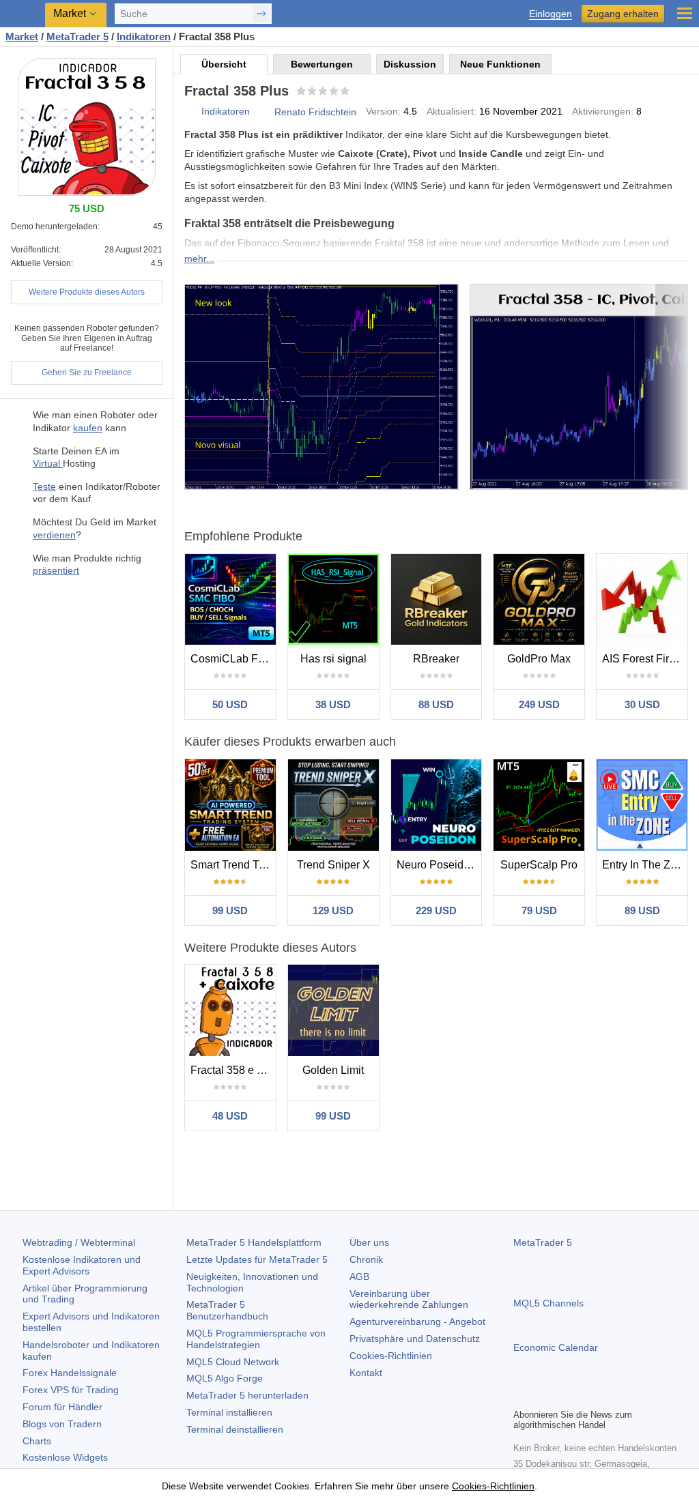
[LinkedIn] (609, 1396)
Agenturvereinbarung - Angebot (417, 1321)
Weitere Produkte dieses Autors (87, 292)
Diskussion (410, 64)
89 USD (642, 910)
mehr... (199, 258)
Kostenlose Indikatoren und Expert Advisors (82, 1265)
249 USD (539, 704)
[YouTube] (587, 1396)
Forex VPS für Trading (71, 1389)
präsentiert (56, 570)
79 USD (539, 910)
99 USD (230, 910)
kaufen (87, 427)
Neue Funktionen (500, 64)
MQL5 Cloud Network (232, 1361)
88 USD (436, 704)
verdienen (54, 534)
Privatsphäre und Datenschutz (415, 1338)
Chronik (366, 1259)
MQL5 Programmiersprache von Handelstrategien (256, 1339)
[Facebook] (521, 1396)
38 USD (333, 704)
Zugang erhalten (623, 13)
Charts (37, 1440)
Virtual (48, 463)
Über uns (369, 1242)
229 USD (436, 910)
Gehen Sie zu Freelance (87, 372)
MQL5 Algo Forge (224, 1378)
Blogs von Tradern (62, 1423)
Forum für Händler (62, 1406)
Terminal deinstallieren (234, 1429)
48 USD (230, 1116)
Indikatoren (225, 111)
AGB (359, 1276)
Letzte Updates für (257, 1259)
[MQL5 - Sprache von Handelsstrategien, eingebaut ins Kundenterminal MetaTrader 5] (24, 14)
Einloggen (550, 14)
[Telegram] (543, 1396)
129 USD (333, 910)
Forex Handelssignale (70, 1372)
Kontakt (366, 1372)
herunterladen (247, 1395)
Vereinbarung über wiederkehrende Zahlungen (409, 1299)
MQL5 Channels (548, 1303)
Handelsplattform (254, 1242)
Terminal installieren (229, 1412)
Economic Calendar (555, 1347)
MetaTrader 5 (542, 1242)
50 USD (230, 704)
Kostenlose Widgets (65, 1457)
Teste (44, 486)
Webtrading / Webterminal (79, 1242)
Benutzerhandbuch (227, 1310)
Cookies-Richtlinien (391, 1355)
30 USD (642, 704)
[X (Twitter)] (565, 1396)
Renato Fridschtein (315, 111)
